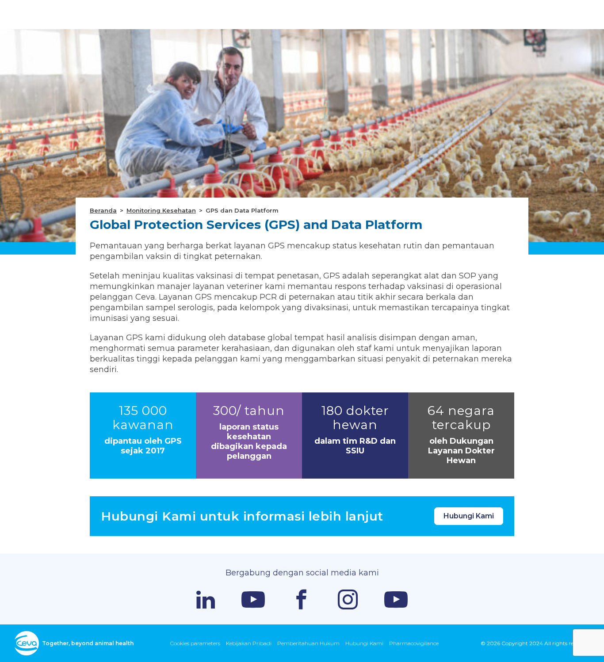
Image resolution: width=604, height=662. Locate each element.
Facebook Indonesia (301, 599)
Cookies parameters (195, 643)
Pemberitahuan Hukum (308, 643)
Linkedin (205, 600)
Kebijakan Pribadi (248, 643)
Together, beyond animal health (88, 643)
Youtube (253, 599)
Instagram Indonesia (348, 599)
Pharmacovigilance (414, 643)
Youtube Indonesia (396, 599)
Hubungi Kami (468, 516)
